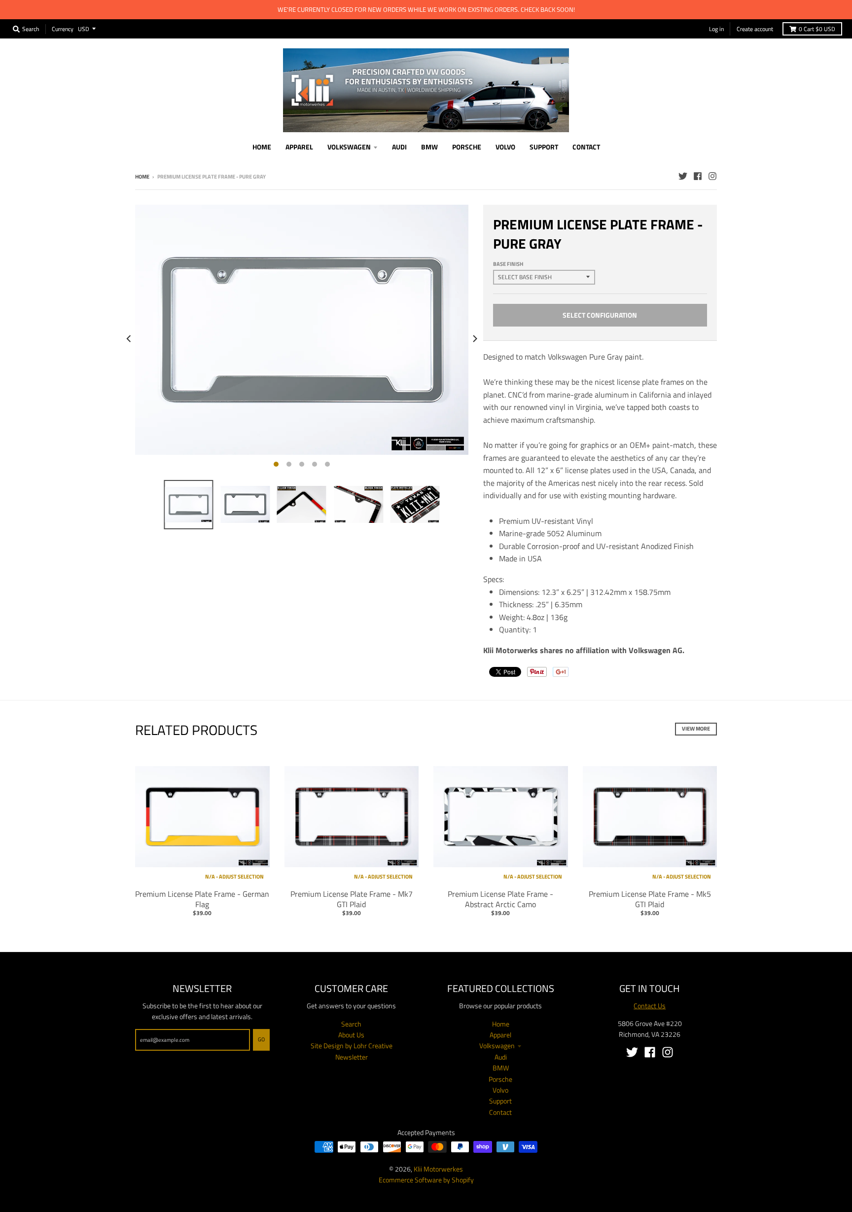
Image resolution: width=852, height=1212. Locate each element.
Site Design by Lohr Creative (351, 1045)
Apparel (500, 1034)
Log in (716, 29)
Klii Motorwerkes (438, 1169)
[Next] (474, 339)
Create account (755, 29)
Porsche (500, 1079)
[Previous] (129, 339)
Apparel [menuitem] (299, 147)
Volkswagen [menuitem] (349, 147)
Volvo (500, 1090)
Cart (817, 29)
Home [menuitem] (261, 147)
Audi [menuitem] (399, 147)
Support (500, 1101)
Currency (62, 28)
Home (142, 177)
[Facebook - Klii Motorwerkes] (697, 176)
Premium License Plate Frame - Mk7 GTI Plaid (351, 899)
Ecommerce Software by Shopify (426, 1180)
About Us (351, 1034)
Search (351, 1024)
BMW (501, 1068)
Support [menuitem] (544, 147)
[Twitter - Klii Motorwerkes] (682, 176)
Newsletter (351, 1057)
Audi (501, 1057)
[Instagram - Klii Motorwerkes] (712, 176)
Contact (500, 1112)
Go (261, 1039)
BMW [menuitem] (429, 147)
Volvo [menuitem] (505, 147)
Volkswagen (497, 1045)
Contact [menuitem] (586, 147)
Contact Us (650, 1005)
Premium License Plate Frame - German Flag (202, 899)
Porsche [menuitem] (466, 147)
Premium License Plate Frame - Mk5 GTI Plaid (650, 899)
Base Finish (508, 264)
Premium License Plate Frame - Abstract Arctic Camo (500, 899)
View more (696, 729)
